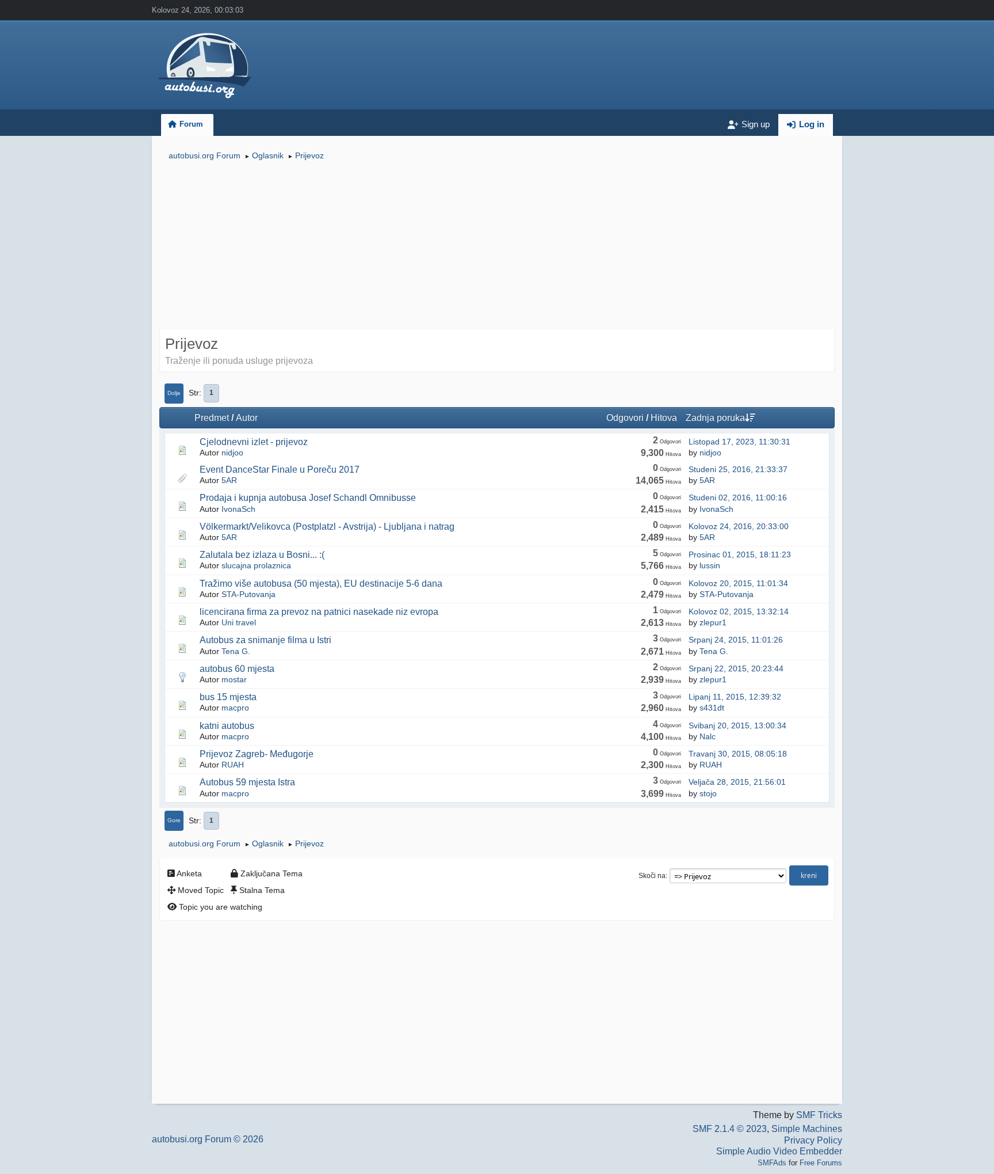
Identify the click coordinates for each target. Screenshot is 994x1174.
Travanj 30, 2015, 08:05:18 (738, 753)
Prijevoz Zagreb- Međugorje (257, 754)
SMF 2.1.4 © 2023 (730, 1129)
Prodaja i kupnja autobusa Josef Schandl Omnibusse (308, 498)
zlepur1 (713, 622)
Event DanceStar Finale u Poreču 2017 (280, 469)
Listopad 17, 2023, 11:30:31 (739, 441)
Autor (247, 418)
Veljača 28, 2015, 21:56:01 (737, 782)
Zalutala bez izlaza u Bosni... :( (262, 555)
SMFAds (772, 1162)
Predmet (211, 418)
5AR (229, 480)
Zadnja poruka (715, 418)
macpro (235, 707)
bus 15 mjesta (228, 697)
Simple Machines (806, 1129)
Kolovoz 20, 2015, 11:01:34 (738, 583)
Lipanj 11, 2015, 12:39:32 (735, 696)
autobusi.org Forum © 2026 (207, 1139)
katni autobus (227, 726)
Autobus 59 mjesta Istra (247, 782)
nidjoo (232, 452)
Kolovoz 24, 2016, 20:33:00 (739, 526)
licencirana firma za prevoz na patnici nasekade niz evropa (319, 612)
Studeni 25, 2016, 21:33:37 (738, 469)
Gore (174, 820)
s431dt (711, 707)
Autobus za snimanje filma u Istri (265, 640)
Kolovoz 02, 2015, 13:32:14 (739, 611)
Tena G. (235, 651)
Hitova (664, 418)
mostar (234, 679)
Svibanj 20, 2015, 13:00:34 (737, 725)
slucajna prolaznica (256, 565)
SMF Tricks (819, 1115)
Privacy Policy (813, 1140)
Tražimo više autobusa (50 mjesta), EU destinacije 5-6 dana (321, 583)
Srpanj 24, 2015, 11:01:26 (736, 639)
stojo (708, 793)
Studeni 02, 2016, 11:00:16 (738, 497)
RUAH (232, 764)
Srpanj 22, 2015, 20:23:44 (736, 668)
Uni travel (238, 622)
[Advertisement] (497, 246)
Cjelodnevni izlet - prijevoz (254, 442)
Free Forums (821, 1162)
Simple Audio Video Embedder (779, 1151)
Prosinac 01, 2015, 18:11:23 (740, 554)
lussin (709, 565)
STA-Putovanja (248, 594)
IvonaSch (238, 509)
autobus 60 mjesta (237, 669)
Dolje (174, 393)
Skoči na (652, 875)
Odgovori (625, 418)
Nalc (707, 736)
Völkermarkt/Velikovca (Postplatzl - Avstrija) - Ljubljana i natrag (327, 526)
